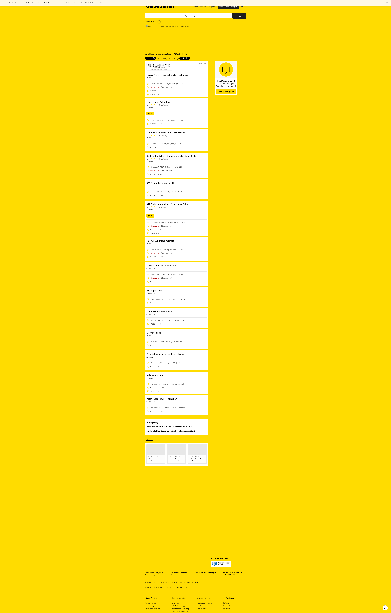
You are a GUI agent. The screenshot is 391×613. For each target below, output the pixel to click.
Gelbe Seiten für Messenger (180, 609)
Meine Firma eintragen (228, 6)
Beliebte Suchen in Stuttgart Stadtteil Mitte (232, 574)
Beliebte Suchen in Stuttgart (206, 573)
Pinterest (226, 609)
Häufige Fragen (150, 606)
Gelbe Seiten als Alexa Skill (180, 612)
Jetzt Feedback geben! (226, 92)
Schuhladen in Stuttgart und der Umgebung (154, 574)
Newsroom (175, 603)
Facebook (226, 606)
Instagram (226, 603)
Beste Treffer (150, 58)
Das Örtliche (201, 609)
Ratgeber (211, 6)
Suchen (195, 6)
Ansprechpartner (151, 603)
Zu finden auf (229, 598)
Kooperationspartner (204, 603)
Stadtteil (184, 58)
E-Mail (151, 114)
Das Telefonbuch (203, 606)
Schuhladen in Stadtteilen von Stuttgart (181, 574)
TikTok (225, 612)
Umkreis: (149, 22)
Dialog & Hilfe (151, 598)
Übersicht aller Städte (152, 609)
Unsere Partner (203, 598)
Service (203, 6)
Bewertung (162, 58)
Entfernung (173, 58)
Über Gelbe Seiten (179, 598)
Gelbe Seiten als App (178, 606)
